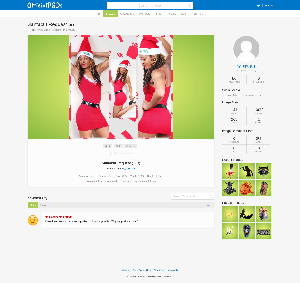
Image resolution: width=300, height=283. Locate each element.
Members (145, 13)
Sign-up (269, 5)
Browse (110, 13)
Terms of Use (145, 270)
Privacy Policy (159, 270)
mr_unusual (129, 168)
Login (258, 5)
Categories (127, 13)
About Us (126, 270)
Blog (158, 13)
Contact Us (173, 270)
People (93, 176)
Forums (171, 13)
